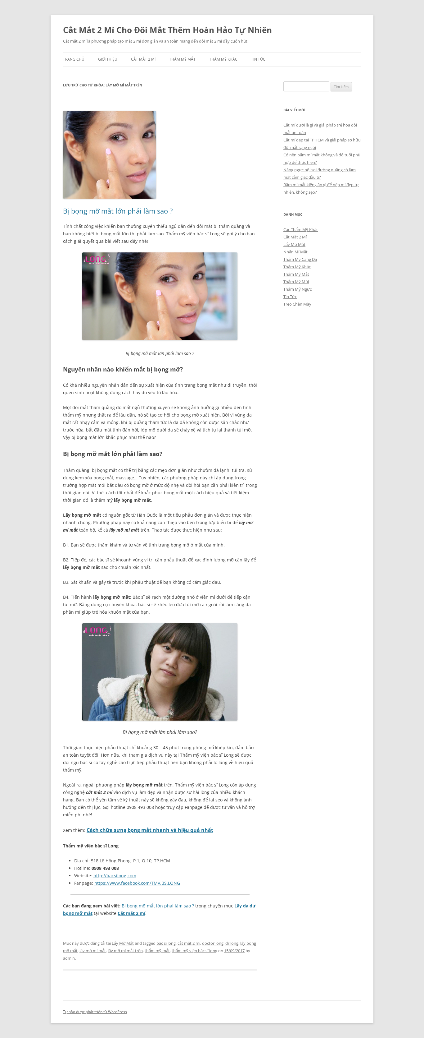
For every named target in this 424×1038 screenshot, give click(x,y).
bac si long (166, 943)
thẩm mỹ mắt (157, 950)
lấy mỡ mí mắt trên (125, 950)
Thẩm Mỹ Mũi (296, 281)
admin (69, 958)
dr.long (231, 943)
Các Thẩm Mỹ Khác (300, 229)
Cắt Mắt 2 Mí (143, 59)
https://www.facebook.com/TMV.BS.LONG (137, 883)
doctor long (212, 943)
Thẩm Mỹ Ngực (297, 289)
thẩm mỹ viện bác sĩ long (194, 950)
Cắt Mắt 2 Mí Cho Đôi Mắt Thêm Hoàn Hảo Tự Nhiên (167, 29)
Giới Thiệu (107, 59)
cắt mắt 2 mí (189, 943)
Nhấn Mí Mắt (295, 252)
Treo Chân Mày (297, 304)
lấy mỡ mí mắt (92, 950)
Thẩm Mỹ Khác (223, 59)
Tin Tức (258, 59)
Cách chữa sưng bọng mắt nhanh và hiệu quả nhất (150, 830)
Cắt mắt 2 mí (131, 913)
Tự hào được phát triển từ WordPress (95, 1011)
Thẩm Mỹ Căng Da (300, 259)
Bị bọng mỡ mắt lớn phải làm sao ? (118, 210)
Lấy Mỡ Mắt (123, 943)
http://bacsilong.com (114, 876)
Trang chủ (73, 59)
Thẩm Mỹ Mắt (182, 59)
